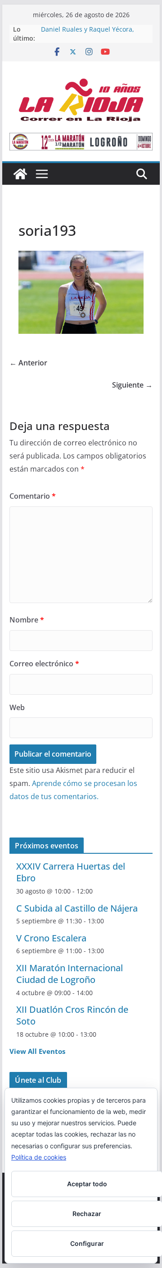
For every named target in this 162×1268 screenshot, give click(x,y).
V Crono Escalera (51, 938)
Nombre (26, 620)
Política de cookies (38, 1157)
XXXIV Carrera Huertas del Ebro (70, 872)
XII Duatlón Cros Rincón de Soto (72, 1015)
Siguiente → (132, 385)
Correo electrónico (44, 664)
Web (17, 707)
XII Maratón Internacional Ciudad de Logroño (69, 974)
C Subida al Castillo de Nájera (77, 908)
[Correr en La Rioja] (20, 174)
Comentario (32, 496)
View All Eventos (37, 1051)
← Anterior (28, 363)
